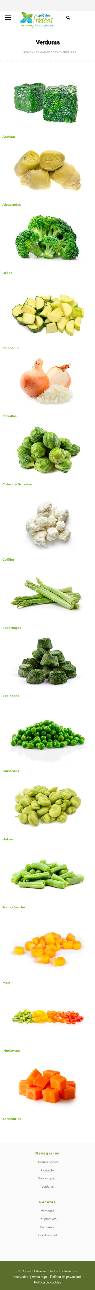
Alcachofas (11, 204)
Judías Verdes (14, 907)
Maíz (6, 983)
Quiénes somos (48, 1162)
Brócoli (8, 273)
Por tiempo (47, 1227)
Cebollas (9, 416)
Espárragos (11, 628)
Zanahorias (11, 1119)
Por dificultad (47, 1235)
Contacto (47, 1170)
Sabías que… (47, 1178)
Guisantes (10, 771)
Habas (7, 839)
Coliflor (8, 559)
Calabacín (10, 348)
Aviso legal (40, 1276)
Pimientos (11, 1051)
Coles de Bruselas (17, 484)
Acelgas (9, 136)
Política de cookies (47, 1282)
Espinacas (10, 696)
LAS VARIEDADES (46, 52)
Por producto (47, 1218)
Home (27, 52)
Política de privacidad (65, 1276)
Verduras (47, 1186)
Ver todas (47, 1210)
